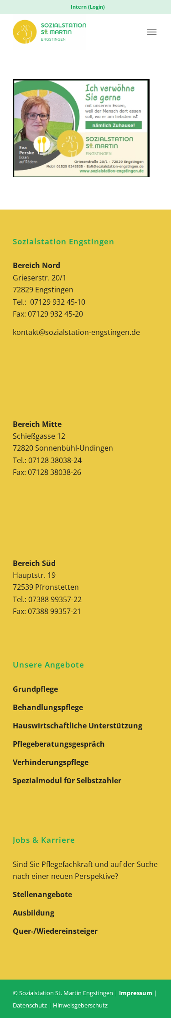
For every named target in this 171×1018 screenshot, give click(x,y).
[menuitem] (87, 7)
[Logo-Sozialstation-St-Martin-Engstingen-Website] (71, 31)
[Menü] (151, 32)
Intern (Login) (88, 6)
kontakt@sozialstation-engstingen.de (76, 332)
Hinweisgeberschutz (80, 1005)
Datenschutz (30, 1005)
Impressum (135, 993)
